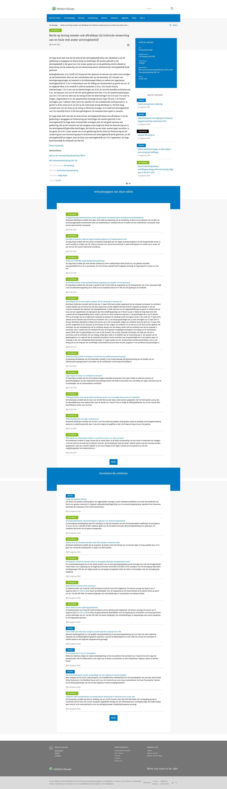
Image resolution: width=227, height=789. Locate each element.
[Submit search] (172, 8)
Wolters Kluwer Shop (154, 756)
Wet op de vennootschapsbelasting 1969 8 (67, 155)
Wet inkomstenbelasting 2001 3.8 (63, 160)
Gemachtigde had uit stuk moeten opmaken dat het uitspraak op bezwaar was (94, 302)
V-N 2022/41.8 (82, 591)
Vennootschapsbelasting (67, 170)
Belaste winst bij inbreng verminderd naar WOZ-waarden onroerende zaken (93, 543)
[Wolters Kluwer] (63, 8)
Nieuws (81, 18)
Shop (134, 18)
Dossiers (114, 18)
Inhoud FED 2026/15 (146, 135)
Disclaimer (147, 783)
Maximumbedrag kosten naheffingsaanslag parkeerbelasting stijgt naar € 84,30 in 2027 (155, 169)
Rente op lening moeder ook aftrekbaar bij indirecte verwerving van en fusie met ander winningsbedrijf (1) (99, 25)
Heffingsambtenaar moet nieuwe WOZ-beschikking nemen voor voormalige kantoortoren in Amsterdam (103, 397)
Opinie (104, 18)
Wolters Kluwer (152, 753)
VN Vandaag (69, 18)
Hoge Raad (62, 175)
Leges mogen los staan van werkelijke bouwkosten (84, 376)
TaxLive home (54, 18)
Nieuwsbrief (59, 751)
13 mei (58, 180)
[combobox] (156, 8)
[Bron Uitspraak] (56, 146)
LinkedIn (58, 756)
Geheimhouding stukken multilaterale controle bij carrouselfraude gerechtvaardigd (96, 357)
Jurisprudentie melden (122, 751)
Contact (117, 756)
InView (149, 751)
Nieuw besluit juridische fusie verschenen (81, 586)
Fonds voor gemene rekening (150, 104)
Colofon (117, 758)
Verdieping (93, 18)
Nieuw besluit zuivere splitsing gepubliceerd (82, 608)
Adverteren (118, 761)
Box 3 (142, 18)
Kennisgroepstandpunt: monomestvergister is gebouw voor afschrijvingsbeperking (95, 521)
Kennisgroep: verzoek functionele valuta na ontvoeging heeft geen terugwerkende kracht (98, 562)
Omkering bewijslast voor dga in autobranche (82, 419)
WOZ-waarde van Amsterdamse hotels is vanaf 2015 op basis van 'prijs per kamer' (95, 438)
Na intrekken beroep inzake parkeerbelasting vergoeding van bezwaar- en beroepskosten (98, 283)
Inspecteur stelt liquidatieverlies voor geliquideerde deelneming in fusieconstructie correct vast (100, 697)
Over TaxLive (118, 753)
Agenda (125, 18)
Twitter (57, 753)
